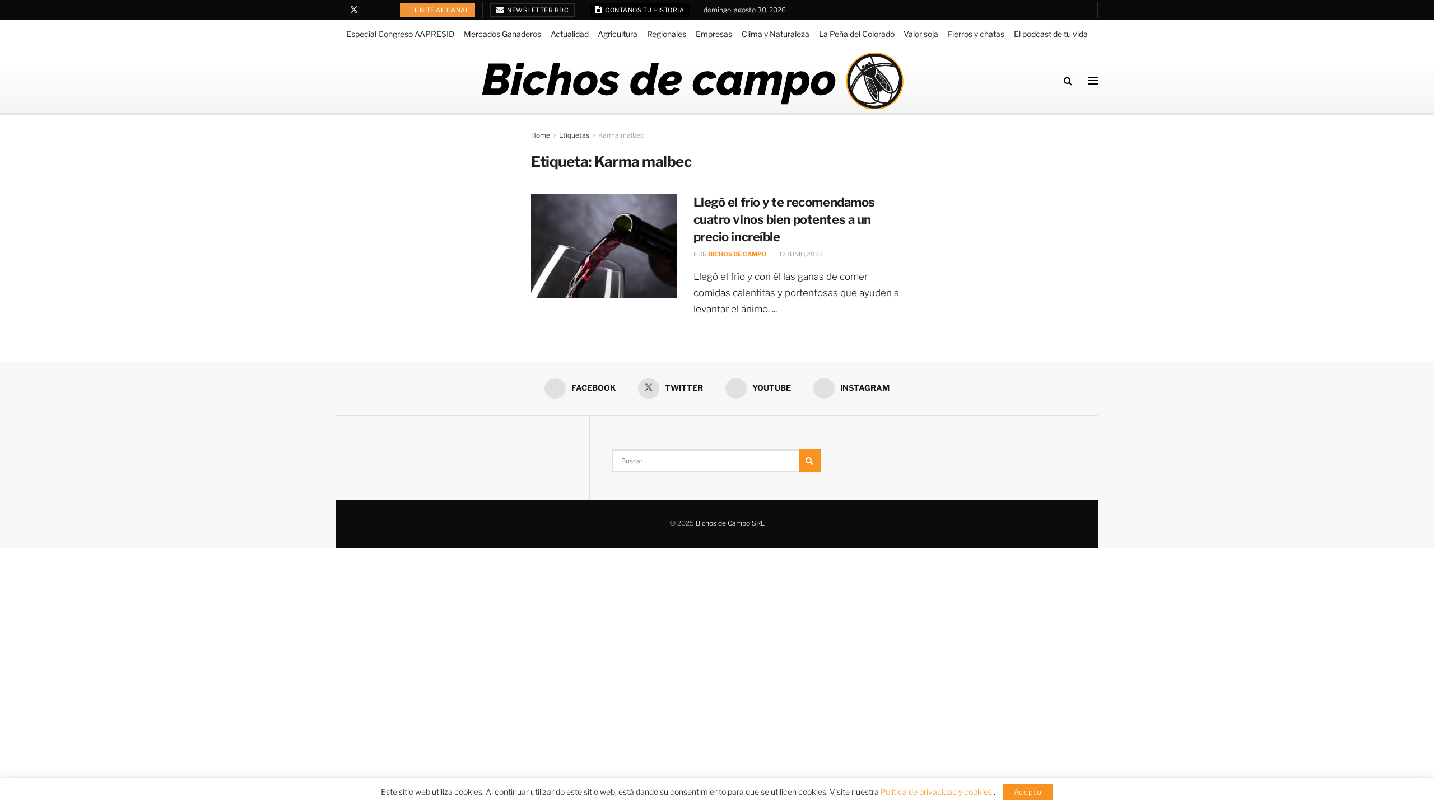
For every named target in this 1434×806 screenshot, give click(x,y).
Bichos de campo (737, 254)
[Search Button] (1068, 80)
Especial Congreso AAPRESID (400, 34)
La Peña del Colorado (857, 34)
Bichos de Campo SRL (730, 523)
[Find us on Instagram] (383, 10)
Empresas (714, 34)
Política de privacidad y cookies (937, 791)
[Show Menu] (1093, 81)
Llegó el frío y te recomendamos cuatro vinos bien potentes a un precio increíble (784, 219)
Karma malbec (621, 135)
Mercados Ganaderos (502, 34)
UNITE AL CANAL (441, 10)
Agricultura (617, 34)
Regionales (666, 34)
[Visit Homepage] (692, 80)
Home (540, 135)
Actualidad (570, 34)
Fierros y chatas (976, 34)
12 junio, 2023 (800, 254)
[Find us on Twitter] (354, 10)
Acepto (1028, 792)
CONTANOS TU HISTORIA (644, 10)
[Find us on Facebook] (339, 10)
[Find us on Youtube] (369, 10)
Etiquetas (574, 135)
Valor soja (921, 34)
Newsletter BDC (537, 10)
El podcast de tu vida (1051, 34)
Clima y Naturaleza (775, 34)
